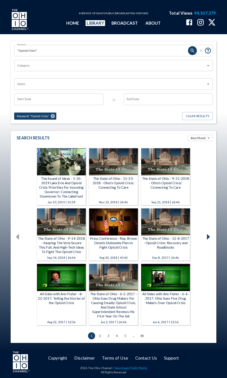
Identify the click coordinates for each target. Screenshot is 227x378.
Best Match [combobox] (198, 138)
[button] (35, 116)
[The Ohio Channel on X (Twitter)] (212, 22)
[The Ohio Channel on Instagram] (200, 22)
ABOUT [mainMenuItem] (153, 23)
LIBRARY (95, 23)
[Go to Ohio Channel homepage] (19, 20)
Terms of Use (115, 358)
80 (142, 336)
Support (171, 358)
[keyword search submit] (192, 50)
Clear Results (197, 116)
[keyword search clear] (201, 50)
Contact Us (146, 358)
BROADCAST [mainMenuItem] (125, 23)
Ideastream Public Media (130, 368)
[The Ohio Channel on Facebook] (189, 22)
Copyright (57, 358)
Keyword (21, 44)
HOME (72, 23)
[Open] (208, 66)
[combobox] (110, 65)
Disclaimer (84, 358)
